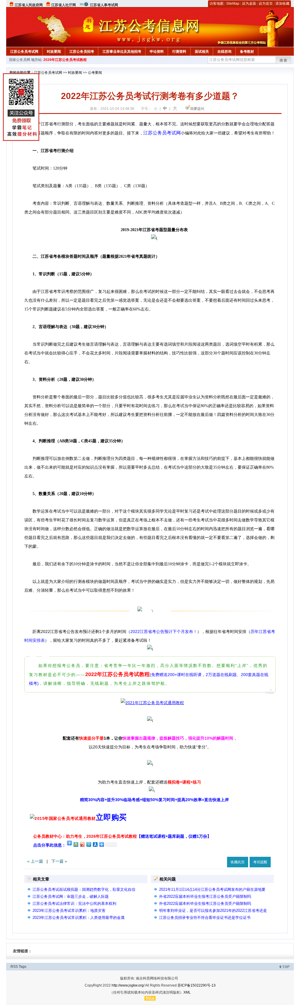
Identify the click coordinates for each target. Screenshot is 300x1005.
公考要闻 (95, 73)
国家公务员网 (19, 60)
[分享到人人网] (95, 844)
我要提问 (197, 109)
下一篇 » (59, 861)
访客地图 (216, 3)
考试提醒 (260, 862)
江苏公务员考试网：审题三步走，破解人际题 (71, 896)
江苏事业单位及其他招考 (122, 52)
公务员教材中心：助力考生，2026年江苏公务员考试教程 (122, 836)
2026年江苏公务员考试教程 (65, 60)
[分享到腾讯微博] (88, 844)
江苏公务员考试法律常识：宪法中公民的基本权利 (74, 903)
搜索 (283, 60)
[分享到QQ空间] (75, 844)
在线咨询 (224, 52)
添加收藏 (282, 3)
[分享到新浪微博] (82, 844)
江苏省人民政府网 (29, 5)
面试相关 (202, 52)
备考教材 (247, 52)
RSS (14, 967)
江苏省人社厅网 (63, 5)
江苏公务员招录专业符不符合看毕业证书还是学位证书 (204, 917)
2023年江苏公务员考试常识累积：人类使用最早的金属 (79, 917)
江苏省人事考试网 (104, 5)
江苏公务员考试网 (24, 52)
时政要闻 (54, 52)
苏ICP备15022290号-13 (197, 985)
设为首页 (266, 3)
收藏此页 (238, 862)
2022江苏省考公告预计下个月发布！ (163, 631)
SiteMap (232, 3)
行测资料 (179, 52)
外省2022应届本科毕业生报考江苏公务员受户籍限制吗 (205, 896)
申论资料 (157, 52)
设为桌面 (249, 3)
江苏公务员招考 (81, 52)
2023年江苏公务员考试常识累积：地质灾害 (69, 910)
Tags (22, 967)
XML (187, 992)
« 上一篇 (35, 861)
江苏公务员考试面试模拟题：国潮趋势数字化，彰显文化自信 (84, 889)
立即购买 (111, 817)
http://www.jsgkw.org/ (128, 985)
